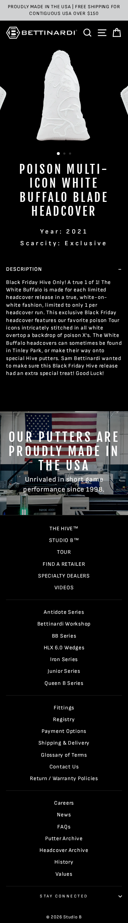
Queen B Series (64, 683)
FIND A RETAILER (64, 564)
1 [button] (58, 154)
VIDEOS (64, 587)
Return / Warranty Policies (64, 778)
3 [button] (71, 154)
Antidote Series (64, 612)
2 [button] (65, 154)
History (63, 862)
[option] (64, 10)
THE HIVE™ (64, 528)
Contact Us (64, 766)
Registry (64, 719)
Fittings (64, 707)
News (64, 814)
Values (64, 874)
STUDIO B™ (64, 540)
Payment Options (64, 731)
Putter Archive (64, 838)
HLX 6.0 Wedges (64, 647)
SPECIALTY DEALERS (64, 576)
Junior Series (64, 671)
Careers (64, 803)
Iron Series (64, 659)
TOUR (64, 552)
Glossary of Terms (64, 755)
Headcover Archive (64, 850)
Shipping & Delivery (64, 743)
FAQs (63, 826)
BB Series (64, 636)
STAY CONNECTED (64, 896)
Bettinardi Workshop (64, 624)
